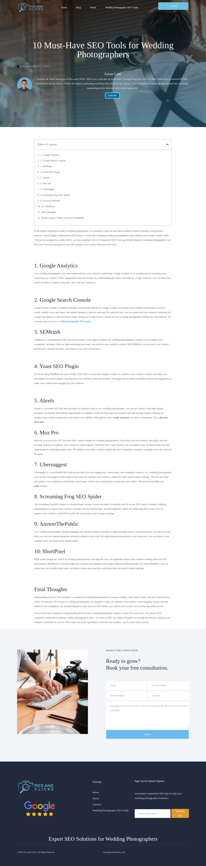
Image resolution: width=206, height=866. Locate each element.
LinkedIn (112, 95)
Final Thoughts (48, 212)
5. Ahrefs (44, 177)
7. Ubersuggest (47, 189)
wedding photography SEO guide (74, 321)
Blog (78, 7)
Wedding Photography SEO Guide (121, 7)
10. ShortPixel (48, 206)
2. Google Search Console (52, 160)
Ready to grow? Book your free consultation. (63, 218)
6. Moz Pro (45, 183)
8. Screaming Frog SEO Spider (55, 195)
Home (64, 7)
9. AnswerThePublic (50, 200)
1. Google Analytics (49, 155)
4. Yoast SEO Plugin (50, 172)
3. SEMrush (46, 166)
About (93, 7)
